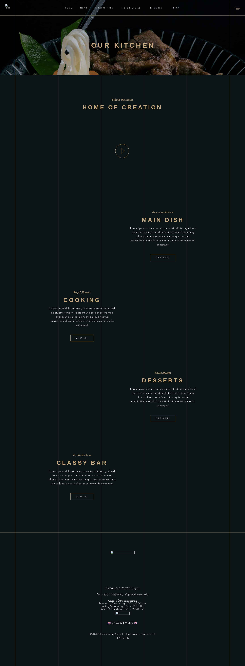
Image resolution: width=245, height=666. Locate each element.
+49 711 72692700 (112, 594)
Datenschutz (148, 634)
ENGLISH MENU (122, 623)
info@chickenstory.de (136, 594)
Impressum (132, 634)
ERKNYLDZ (122, 638)
